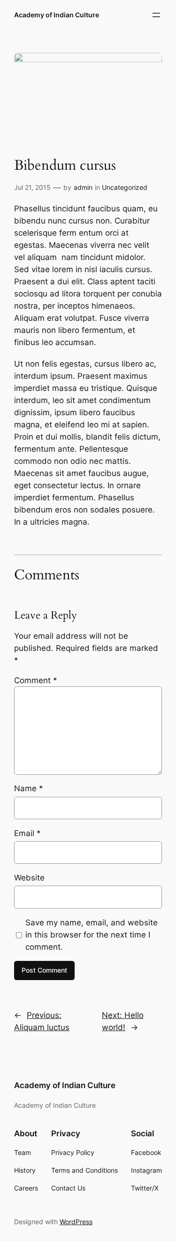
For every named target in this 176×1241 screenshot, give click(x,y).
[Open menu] (156, 15)
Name (28, 788)
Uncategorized (124, 187)
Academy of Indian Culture (56, 15)
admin (83, 187)
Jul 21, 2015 (32, 187)
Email (27, 833)
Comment (35, 680)
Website (29, 877)
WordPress (76, 1222)
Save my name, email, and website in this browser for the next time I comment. (91, 935)
